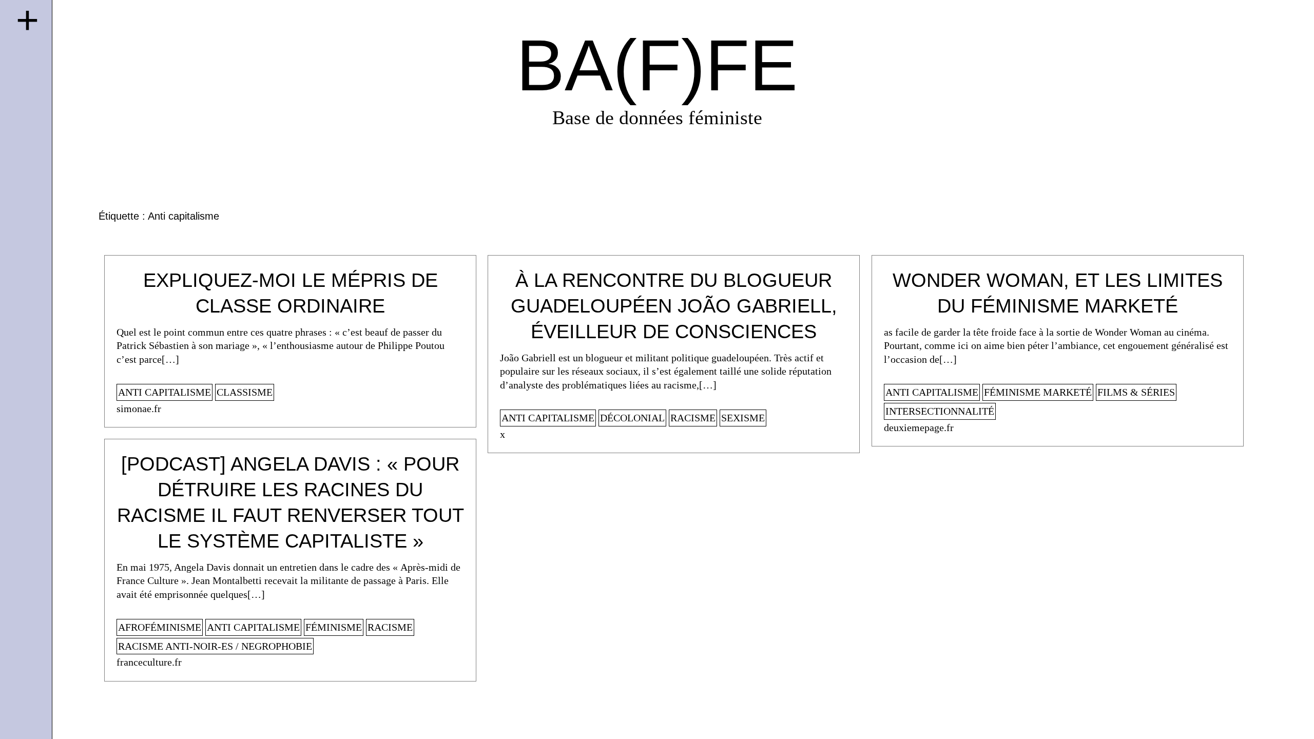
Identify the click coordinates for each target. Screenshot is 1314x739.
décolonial (632, 417)
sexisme (743, 417)
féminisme (333, 627)
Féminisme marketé (1038, 392)
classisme (245, 392)
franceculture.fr (149, 662)
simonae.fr (139, 408)
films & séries (1136, 392)
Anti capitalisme (164, 392)
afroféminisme (159, 627)
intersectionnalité (939, 411)
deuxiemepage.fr (919, 427)
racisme (693, 417)
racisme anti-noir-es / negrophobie (215, 646)
